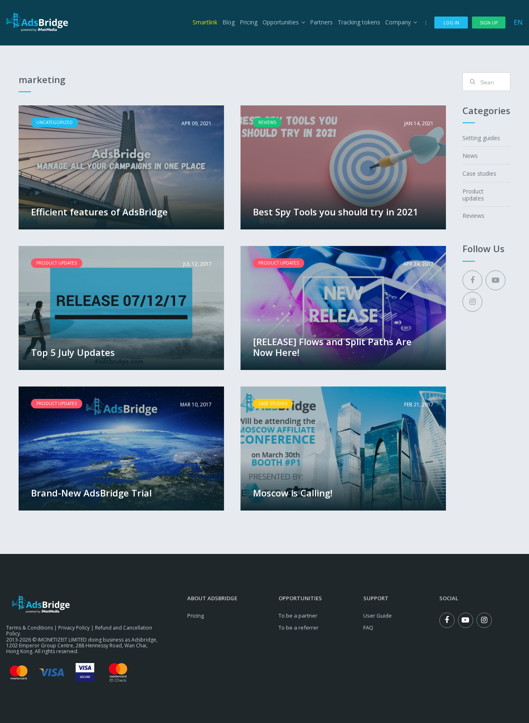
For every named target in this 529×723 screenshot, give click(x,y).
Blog (228, 22)
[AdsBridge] (37, 22)
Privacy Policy (74, 627)
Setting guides (481, 138)
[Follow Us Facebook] (472, 280)
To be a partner (298, 615)
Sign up (489, 22)
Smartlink (205, 22)
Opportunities (280, 22)
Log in (451, 22)
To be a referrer (299, 627)
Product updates (473, 194)
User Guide (377, 615)
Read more (121, 167)
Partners (321, 22)
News (470, 156)
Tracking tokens (359, 22)
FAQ (368, 627)
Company (398, 22)
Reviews (473, 216)
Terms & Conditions (29, 627)
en (518, 22)
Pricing (248, 22)
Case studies (479, 173)
